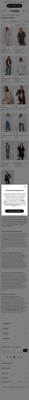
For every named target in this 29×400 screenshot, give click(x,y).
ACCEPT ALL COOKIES (14, 211)
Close (25, 186)
